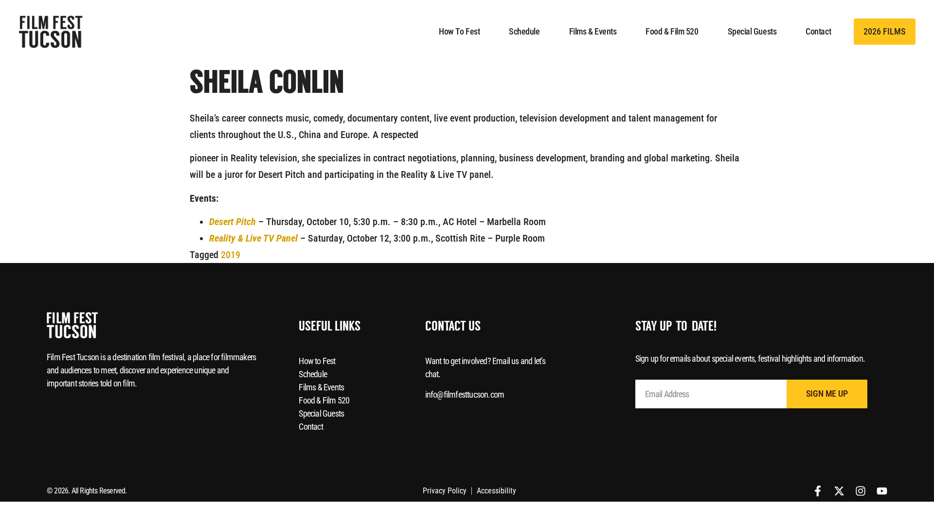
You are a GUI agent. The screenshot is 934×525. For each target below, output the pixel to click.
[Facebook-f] (817, 491)
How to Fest (459, 31)
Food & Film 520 (672, 31)
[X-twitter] (839, 491)
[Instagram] (860, 491)
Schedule (524, 31)
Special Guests (752, 31)
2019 (230, 255)
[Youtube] (882, 491)
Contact (818, 31)
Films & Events (593, 31)
